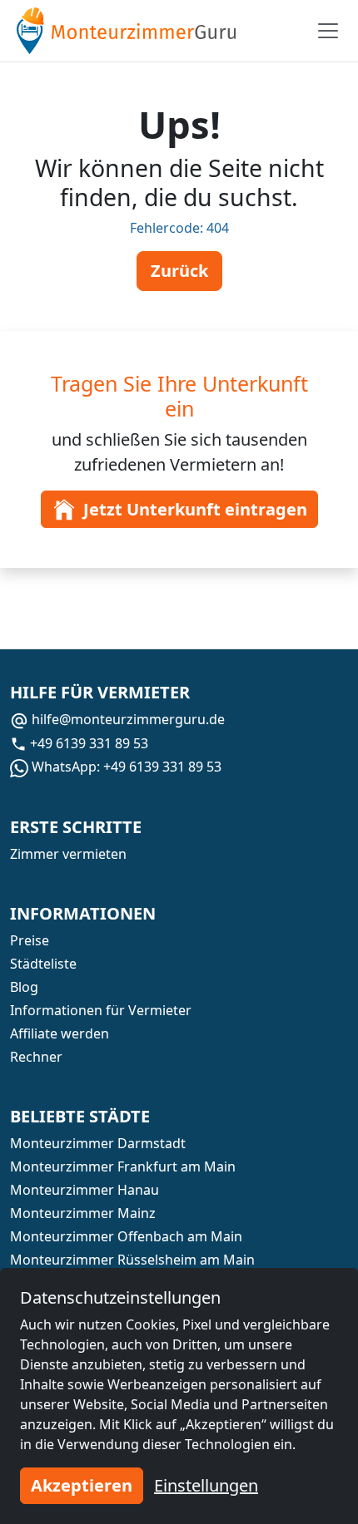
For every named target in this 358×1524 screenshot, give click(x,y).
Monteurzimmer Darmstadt (98, 1143)
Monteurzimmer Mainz (83, 1213)
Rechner (36, 1057)
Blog (24, 987)
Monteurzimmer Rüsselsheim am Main (132, 1259)
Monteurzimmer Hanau (84, 1190)
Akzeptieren (81, 1485)
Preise (29, 940)
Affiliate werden (59, 1033)
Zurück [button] (179, 270)
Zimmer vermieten (68, 854)
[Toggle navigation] (328, 30)
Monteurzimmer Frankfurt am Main (123, 1166)
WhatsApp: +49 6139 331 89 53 (124, 766)
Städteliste (43, 963)
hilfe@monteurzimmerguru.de (126, 719)
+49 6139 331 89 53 (87, 743)
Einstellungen (206, 1485)
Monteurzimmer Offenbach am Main (126, 1236)
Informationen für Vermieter (100, 1010)
